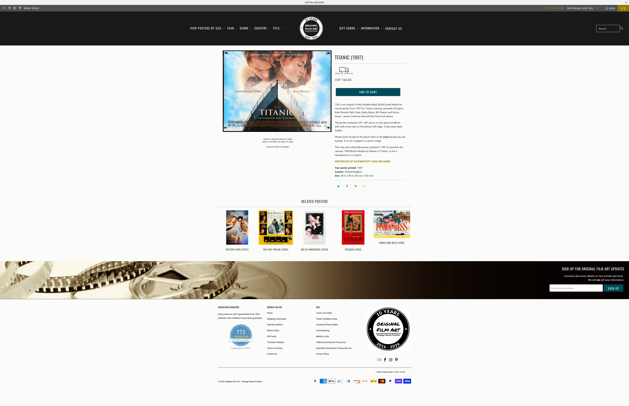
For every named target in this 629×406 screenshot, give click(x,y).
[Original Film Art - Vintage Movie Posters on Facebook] (9, 8)
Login (612, 8)
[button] (207, 28)
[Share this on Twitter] (338, 186)
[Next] (406, 232)
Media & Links (322, 336)
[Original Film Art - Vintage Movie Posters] (311, 28)
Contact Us (272, 354)
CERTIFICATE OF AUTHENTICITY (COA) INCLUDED (362, 161)
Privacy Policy (322, 354)
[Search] (622, 28)
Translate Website (275, 342)
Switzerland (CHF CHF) (580, 8)
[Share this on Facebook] (347, 186)
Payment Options (275, 324)
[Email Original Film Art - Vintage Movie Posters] (3, 8)
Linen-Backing (322, 330)
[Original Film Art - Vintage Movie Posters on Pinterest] (19, 8)
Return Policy (273, 330)
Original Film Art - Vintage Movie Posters (243, 381)
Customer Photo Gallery (327, 324)
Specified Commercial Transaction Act (334, 348)
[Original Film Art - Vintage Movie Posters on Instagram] (14, 8)
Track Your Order (324, 313)
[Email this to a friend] (364, 186)
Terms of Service (275, 348)
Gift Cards (271, 336)
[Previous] (222, 232)
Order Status (31, 8)
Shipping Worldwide (314, 2)
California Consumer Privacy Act (331, 342)
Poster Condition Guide (326, 319)
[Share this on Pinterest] (355, 186)
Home (270, 313)
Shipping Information (276, 319)
